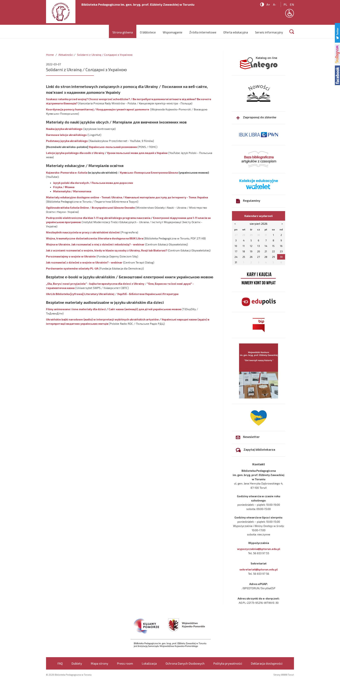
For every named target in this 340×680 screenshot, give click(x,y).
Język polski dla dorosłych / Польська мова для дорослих (93, 182)
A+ (268, 4)
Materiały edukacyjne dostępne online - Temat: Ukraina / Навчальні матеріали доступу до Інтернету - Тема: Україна (127, 197)
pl (285, 4)
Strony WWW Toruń (283, 674)
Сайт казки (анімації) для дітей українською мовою (145, 309)
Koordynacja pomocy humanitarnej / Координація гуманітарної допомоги (98, 109)
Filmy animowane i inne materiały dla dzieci (76, 309)
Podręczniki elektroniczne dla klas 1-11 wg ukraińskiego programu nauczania (98, 217)
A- (274, 4)
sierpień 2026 (258, 223)
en (292, 4)
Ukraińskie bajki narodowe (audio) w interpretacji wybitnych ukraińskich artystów (102, 319)
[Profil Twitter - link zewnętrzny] (337, 32)
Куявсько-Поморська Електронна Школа (149, 172)
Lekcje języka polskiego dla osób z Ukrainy (75, 152)
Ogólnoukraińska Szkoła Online (67, 207)
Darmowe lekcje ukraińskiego (66, 134)
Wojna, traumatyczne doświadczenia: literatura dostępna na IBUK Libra (94, 238)
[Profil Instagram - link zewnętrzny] (337, 53)
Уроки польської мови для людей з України (137, 152)
